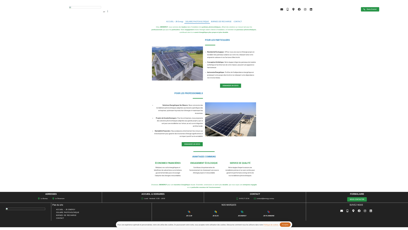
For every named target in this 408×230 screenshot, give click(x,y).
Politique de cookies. (271, 225)
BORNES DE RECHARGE (221, 21)
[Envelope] (281, 9)
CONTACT (238, 21)
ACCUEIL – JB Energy (174, 21)
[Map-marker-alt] (293, 9)
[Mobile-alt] (287, 9)
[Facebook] (299, 9)
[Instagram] (305, 9)
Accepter (285, 225)
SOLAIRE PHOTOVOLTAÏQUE (197, 21)
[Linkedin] (311, 9)
